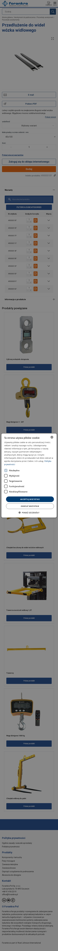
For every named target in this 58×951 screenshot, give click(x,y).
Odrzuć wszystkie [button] (30, 506)
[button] (29, 512)
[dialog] (29, 475)
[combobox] (51, 437)
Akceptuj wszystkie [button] (30, 499)
